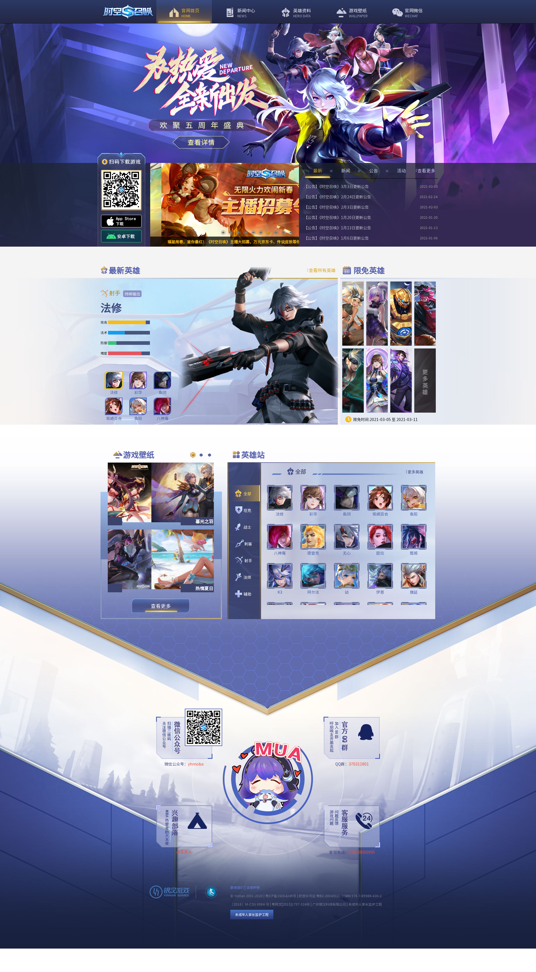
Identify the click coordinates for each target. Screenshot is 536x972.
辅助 (247, 594)
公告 (373, 170)
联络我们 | (238, 887)
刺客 (248, 544)
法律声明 (253, 887)
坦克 (247, 510)
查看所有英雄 (322, 270)
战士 (247, 527)
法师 (247, 577)
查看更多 (426, 170)
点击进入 (184, 852)
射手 (248, 560)
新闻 (345, 170)
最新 (317, 170)
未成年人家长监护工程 (252, 914)
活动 (401, 170)
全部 (247, 493)
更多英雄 (425, 382)
